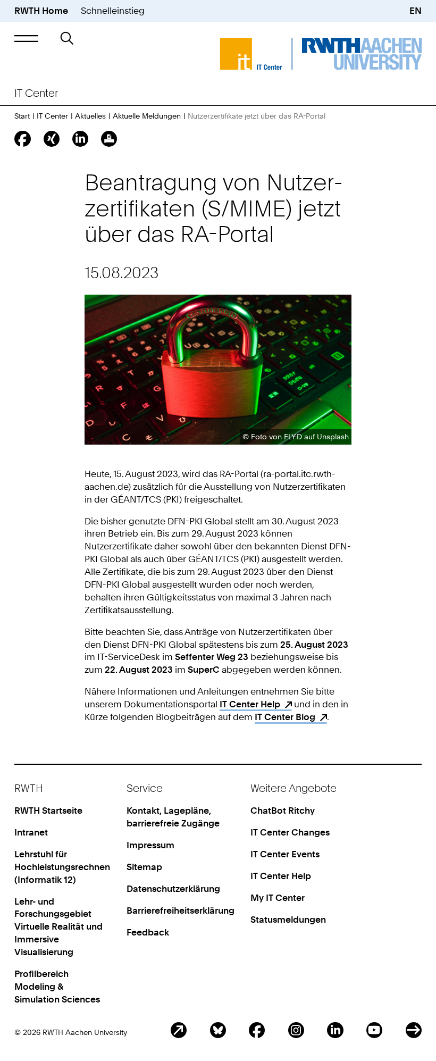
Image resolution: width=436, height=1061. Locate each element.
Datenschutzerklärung (173, 888)
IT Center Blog (285, 717)
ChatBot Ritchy (282, 810)
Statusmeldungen (288, 919)
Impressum (150, 845)
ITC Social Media (414, 1030)
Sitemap (144, 867)
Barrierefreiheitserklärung (180, 910)
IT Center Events (285, 854)
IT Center (52, 115)
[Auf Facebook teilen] (22, 139)
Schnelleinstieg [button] (113, 10)
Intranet (31, 832)
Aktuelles (90, 115)
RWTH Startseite (48, 810)
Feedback (148, 932)
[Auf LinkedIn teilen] (80, 139)
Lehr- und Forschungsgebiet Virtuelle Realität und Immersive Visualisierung (58, 927)
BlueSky (218, 1030)
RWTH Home (41, 10)
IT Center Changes (290, 832)
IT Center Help (250, 704)
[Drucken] (109, 139)
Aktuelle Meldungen (147, 115)
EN (415, 10)
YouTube (374, 1030)
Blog (179, 1030)
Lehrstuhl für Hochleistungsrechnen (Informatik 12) (62, 867)
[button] (26, 38)
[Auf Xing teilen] (52, 139)
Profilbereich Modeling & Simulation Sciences (57, 986)
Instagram (296, 1030)
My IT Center (277, 897)
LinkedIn (335, 1030)
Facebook (257, 1030)
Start (22, 115)
